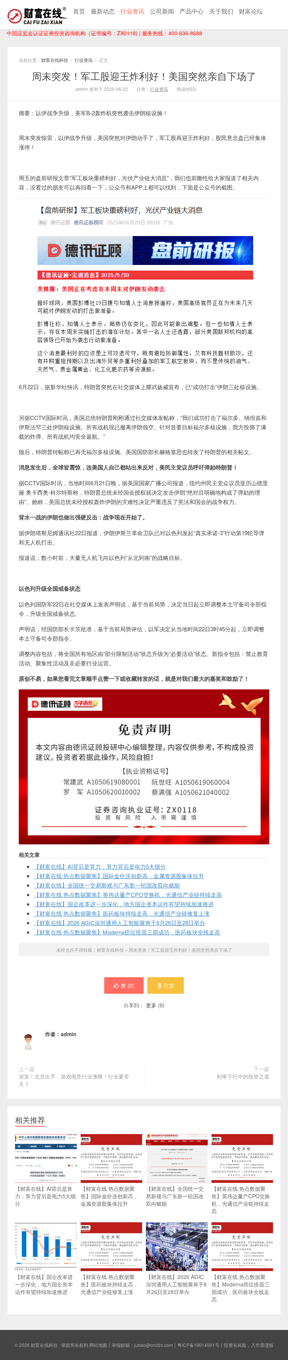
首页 (79, 11)
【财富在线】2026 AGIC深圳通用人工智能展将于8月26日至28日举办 (119, 923)
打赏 (169, 985)
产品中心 (192, 11)
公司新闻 (162, 11)
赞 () (127, 985)
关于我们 (221, 11)
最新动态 (103, 11)
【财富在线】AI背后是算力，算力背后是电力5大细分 (100, 866)
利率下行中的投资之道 (243, 1076)
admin (68, 1034)
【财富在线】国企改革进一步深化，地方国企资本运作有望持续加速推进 (124, 904)
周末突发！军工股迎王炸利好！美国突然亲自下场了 (144, 76)
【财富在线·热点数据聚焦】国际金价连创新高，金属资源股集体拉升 (119, 876)
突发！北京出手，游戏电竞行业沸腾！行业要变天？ (74, 1080)
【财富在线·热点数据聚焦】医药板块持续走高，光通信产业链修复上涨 (122, 913)
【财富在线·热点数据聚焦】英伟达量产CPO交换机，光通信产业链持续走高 (128, 894)
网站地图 (98, 1345)
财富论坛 (251, 11)
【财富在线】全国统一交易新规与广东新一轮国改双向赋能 (107, 885)
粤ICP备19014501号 (198, 1345)
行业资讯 (132, 11)
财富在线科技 (38, 14)
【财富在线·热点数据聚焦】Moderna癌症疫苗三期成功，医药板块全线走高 (127, 932)
